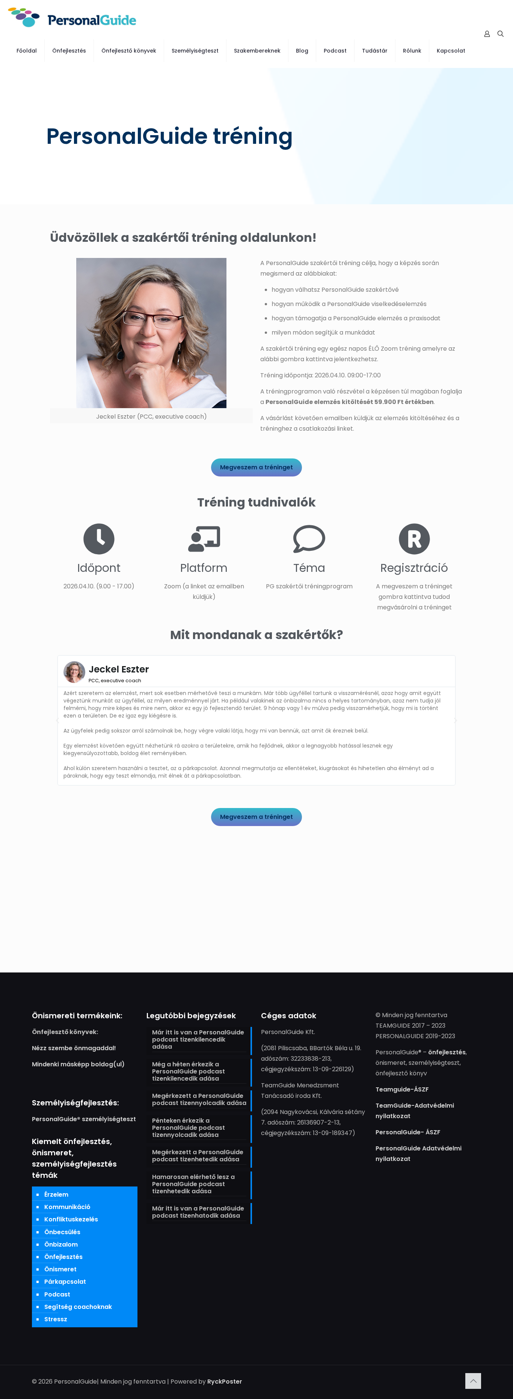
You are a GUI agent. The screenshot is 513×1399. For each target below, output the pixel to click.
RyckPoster (224, 1381)
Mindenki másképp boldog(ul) (78, 1064)
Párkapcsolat (65, 1281)
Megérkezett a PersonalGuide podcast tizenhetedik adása (197, 1156)
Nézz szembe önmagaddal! (74, 1048)
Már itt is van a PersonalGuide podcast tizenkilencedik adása (198, 1040)
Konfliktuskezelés (71, 1219)
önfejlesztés (447, 1052)
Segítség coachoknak (78, 1307)
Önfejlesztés (63, 1257)
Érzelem (56, 1194)
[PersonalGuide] (72, 17)
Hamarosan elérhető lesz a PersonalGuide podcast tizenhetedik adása (193, 1184)
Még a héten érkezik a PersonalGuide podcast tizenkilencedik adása (188, 1072)
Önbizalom (61, 1244)
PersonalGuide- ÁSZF (408, 1132)
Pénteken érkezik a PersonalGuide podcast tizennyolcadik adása (188, 1128)
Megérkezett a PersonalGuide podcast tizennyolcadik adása (199, 1099)
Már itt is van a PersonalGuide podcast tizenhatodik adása (198, 1212)
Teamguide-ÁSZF (402, 1089)
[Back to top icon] (473, 1381)
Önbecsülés (62, 1232)
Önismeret (60, 1269)
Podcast (57, 1294)
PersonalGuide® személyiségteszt (84, 1119)
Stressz (55, 1319)
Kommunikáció (67, 1207)
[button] (57, 720)
